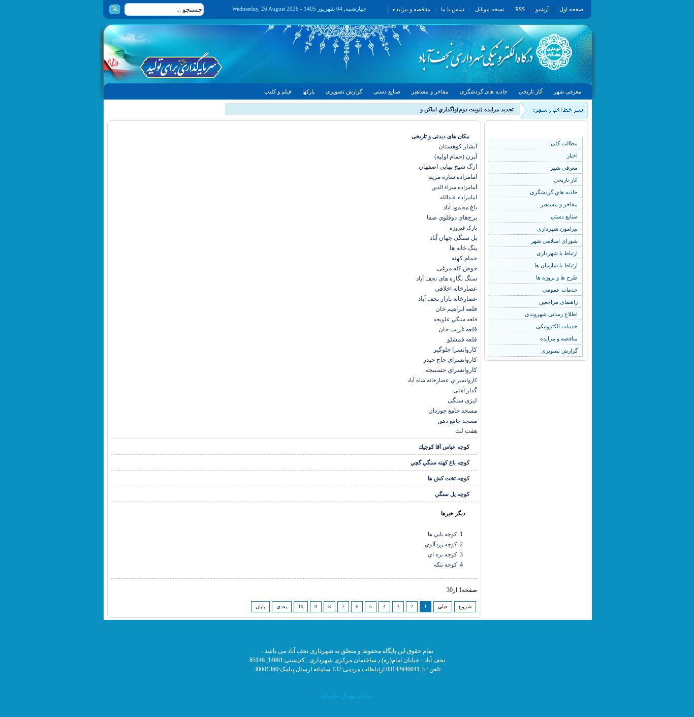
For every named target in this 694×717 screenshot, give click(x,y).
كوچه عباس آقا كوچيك (444, 447)
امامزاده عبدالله (458, 197)
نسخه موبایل (489, 9)
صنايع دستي (564, 216)
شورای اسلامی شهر (554, 241)
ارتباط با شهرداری (557, 253)
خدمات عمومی (560, 290)
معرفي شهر (564, 168)
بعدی (281, 606)
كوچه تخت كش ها (448, 478)
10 (300, 606)
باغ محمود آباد (460, 207)
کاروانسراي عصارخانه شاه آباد (442, 380)
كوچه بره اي (442, 554)
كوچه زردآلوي (441, 544)
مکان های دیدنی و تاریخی (440, 136)
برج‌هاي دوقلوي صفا (452, 217)
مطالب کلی (564, 143)
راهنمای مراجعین (558, 302)
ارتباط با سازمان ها (556, 265)
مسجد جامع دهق (457, 421)
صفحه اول (571, 9)
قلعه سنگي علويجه (455, 319)
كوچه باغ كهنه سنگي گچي (440, 462)
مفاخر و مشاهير (559, 204)
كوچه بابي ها (442, 534)
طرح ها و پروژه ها (557, 277)
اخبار (572, 155)
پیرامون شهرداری (557, 229)
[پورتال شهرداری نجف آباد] (472, 53)
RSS (520, 9)
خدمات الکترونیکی (557, 326)
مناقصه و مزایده (411, 9)
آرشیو (542, 9)
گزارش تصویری (559, 351)
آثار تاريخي (566, 180)
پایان (260, 606)
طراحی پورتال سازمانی (347, 696)
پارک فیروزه (463, 228)
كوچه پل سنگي (452, 494)
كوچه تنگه (445, 565)
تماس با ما (452, 9)
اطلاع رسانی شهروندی (551, 314)
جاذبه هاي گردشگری (554, 192)
